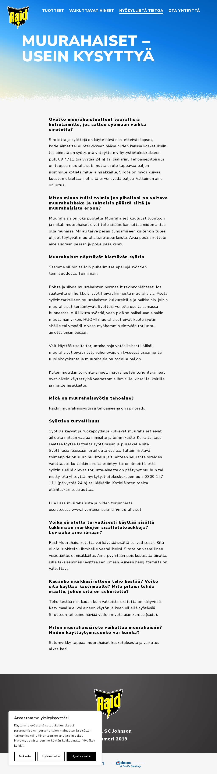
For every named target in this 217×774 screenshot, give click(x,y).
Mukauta (25, 756)
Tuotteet (53, 10)
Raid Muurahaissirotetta (72, 542)
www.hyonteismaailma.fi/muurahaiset (106, 509)
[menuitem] (53, 11)
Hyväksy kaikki (81, 756)
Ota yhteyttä (184, 10)
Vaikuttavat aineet (91, 10)
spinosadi (135, 408)
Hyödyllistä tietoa (141, 10)
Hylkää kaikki (51, 756)
